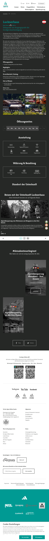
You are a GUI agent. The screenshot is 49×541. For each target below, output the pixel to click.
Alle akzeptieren (38, 537)
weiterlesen (35, 291)
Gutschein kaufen (29, 418)
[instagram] (15, 390)
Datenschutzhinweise (20, 485)
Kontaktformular (29, 414)
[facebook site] (33, 390)
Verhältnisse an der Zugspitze (31, 434)
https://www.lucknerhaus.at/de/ (10, 89)
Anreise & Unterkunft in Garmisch (32, 412)
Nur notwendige (25, 537)
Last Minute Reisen (29, 439)
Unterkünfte (5, 13)
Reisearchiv (27, 443)
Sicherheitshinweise (31, 485)
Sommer (16, 7)
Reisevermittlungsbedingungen (17, 483)
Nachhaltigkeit (28, 416)
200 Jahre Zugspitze (7, 439)
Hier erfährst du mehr (13, 291)
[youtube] (24, 390)
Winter (22, 7)
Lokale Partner (6, 436)
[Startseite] (5, 5)
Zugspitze (27, 420)
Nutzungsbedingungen (40, 483)
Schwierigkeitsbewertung (30, 432)
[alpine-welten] (17, 398)
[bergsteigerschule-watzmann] (31, 398)
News (4, 441)
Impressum (6, 483)
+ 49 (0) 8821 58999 (9, 414)
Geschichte (5, 432)
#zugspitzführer (31, 7)
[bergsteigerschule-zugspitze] (24, 398)
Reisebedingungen (29, 483)
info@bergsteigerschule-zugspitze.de (11, 417)
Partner (4, 443)
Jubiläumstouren (28, 436)
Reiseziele (27, 438)
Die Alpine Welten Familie (8, 434)
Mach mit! (22, 460)
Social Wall (5, 438)
